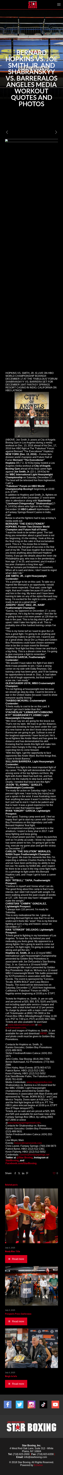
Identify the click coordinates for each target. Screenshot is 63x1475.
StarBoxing (12, 1160)
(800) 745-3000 (35, 1013)
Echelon (38, 1465)
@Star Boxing (25, 1157)
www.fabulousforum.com (21, 1024)
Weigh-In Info (11, 1376)
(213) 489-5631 (14, 1050)
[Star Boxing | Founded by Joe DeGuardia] (32, 4)
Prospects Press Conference (18, 1313)
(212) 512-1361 (36, 1070)
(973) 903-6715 (42, 1067)
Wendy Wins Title (12, 1251)
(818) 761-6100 (14, 1079)
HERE (43, 1033)
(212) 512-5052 (37, 1073)
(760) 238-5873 (47, 1146)
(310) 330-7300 (46, 1019)
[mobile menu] (58, 4)
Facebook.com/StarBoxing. (21, 1163)
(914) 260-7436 (41, 1059)
